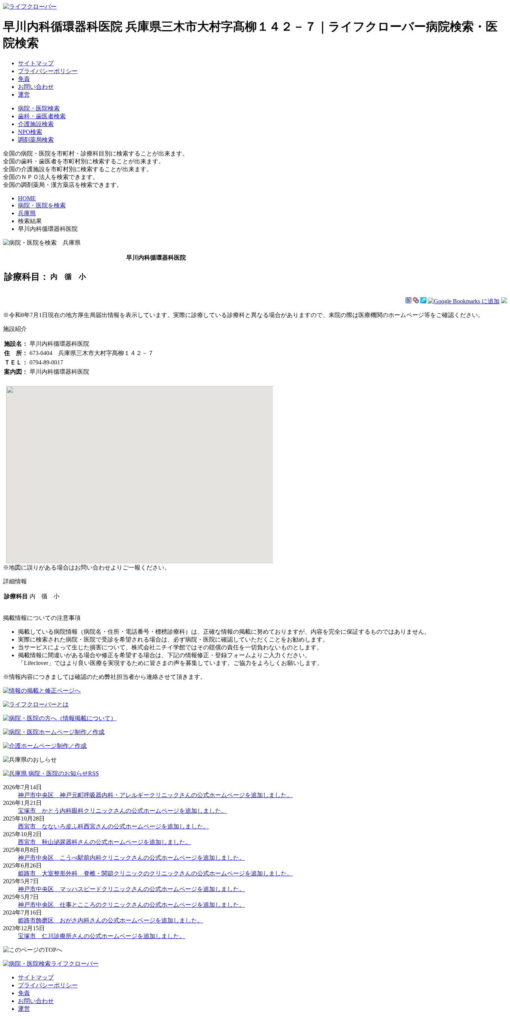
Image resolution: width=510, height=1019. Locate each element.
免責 (24, 79)
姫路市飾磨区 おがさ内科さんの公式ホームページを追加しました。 (110, 920)
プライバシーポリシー (48, 71)
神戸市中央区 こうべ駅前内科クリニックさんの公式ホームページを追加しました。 (131, 858)
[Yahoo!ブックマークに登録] (416, 301)
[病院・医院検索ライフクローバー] (51, 963)
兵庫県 (27, 213)
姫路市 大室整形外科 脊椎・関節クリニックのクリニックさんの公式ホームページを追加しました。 (155, 873)
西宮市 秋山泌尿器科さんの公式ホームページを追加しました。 (104, 842)
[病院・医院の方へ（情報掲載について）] (59, 718)
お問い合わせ (36, 87)
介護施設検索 (36, 124)
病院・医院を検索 (42, 205)
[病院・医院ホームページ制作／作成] (54, 732)
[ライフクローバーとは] (36, 704)
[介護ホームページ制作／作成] (45, 746)
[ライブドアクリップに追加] (423, 301)
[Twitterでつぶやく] (504, 301)
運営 (24, 94)
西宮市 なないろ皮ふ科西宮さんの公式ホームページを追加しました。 (113, 826)
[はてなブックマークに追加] (408, 301)
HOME (27, 198)
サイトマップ (36, 63)
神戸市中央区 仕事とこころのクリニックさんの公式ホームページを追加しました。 (131, 905)
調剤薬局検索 (36, 140)
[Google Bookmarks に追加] (464, 301)
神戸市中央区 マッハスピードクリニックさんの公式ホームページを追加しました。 (131, 889)
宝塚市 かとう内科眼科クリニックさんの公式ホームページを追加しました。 (122, 811)
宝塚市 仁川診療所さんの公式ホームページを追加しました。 (101, 936)
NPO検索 (30, 132)
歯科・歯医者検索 (42, 116)
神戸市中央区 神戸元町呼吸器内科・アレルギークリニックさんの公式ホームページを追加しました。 (155, 795)
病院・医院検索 (39, 108)
